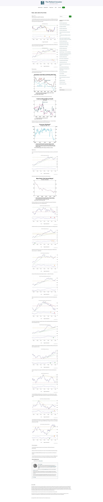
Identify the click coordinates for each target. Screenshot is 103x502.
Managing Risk (46, 7)
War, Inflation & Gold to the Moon (63, 60)
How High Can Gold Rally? (62, 26)
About (55, 7)
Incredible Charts (46, 469)
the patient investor (54, 2)
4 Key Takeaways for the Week (63, 46)
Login (63, 7)
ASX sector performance (38, 17)
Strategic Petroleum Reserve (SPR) (64, 44)
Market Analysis (40, 7)
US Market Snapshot (62, 80)
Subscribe (59, 7)
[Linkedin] (35, 477)
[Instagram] (34, 477)
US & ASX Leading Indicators (63, 28)
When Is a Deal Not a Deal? (62, 75)
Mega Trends (51, 7)
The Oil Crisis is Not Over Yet (63, 62)
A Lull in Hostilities (61, 73)
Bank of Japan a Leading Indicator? (63, 58)
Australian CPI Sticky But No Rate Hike (64, 24)
